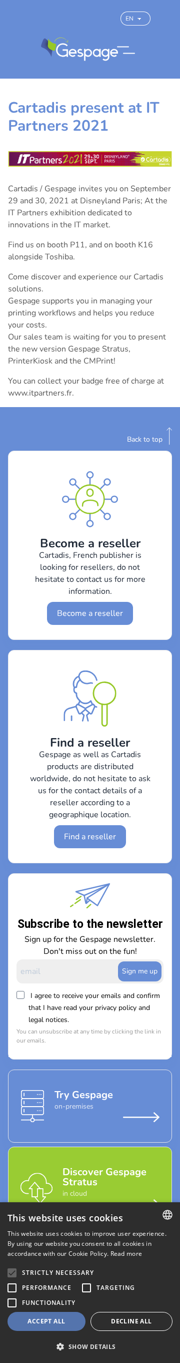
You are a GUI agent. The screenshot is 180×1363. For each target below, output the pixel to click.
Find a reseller (90, 836)
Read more (126, 1253)
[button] (90, 1346)
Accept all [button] (46, 1321)
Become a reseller (90, 613)
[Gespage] (79, 50)
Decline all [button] (131, 1321)
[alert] (90, 1282)
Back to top (144, 439)
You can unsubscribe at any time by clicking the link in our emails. (88, 1036)
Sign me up (140, 971)
